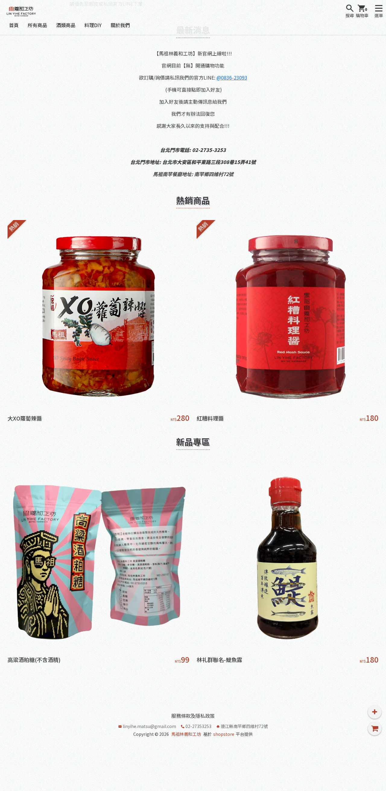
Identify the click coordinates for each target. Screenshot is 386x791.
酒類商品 (65, 25)
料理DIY (93, 25)
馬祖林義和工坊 (186, 734)
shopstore (223, 734)
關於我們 (120, 25)
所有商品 (37, 25)
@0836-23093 (232, 77)
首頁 (14, 25)
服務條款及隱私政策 (193, 715)
